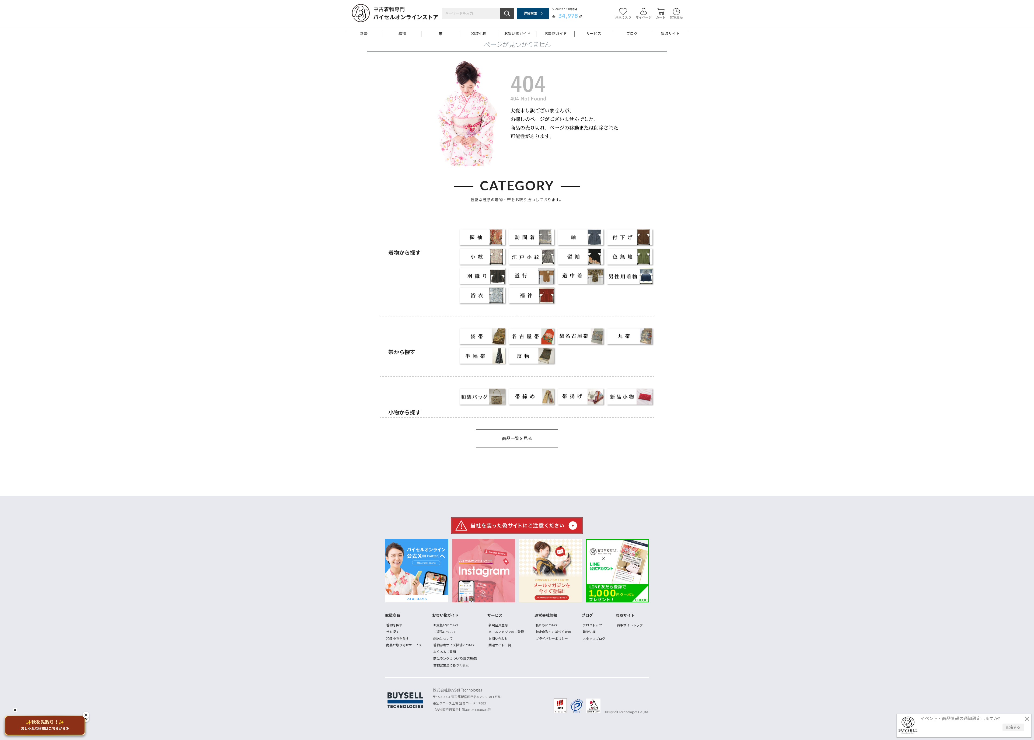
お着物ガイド (555, 34)
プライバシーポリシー (552, 638)
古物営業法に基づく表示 (451, 665)
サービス (593, 34)
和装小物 (478, 34)
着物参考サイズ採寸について (454, 645)
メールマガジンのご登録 (506, 632)
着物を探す (394, 625)
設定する (1013, 727)
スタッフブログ (594, 638)
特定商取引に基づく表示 (553, 632)
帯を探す (392, 632)
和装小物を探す (397, 638)
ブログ (632, 34)
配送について (443, 638)
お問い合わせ (498, 638)
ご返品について (444, 632)
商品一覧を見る (517, 439)
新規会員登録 (498, 625)
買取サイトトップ (630, 625)
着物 (402, 34)
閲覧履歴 (676, 17)
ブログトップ (592, 625)
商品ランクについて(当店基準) (455, 658)
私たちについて (547, 625)
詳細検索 (530, 13)
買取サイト (670, 34)
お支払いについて (446, 625)
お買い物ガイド (517, 34)
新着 (364, 34)
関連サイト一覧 (499, 645)
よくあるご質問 (444, 652)
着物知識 (589, 632)
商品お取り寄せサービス (404, 645)
